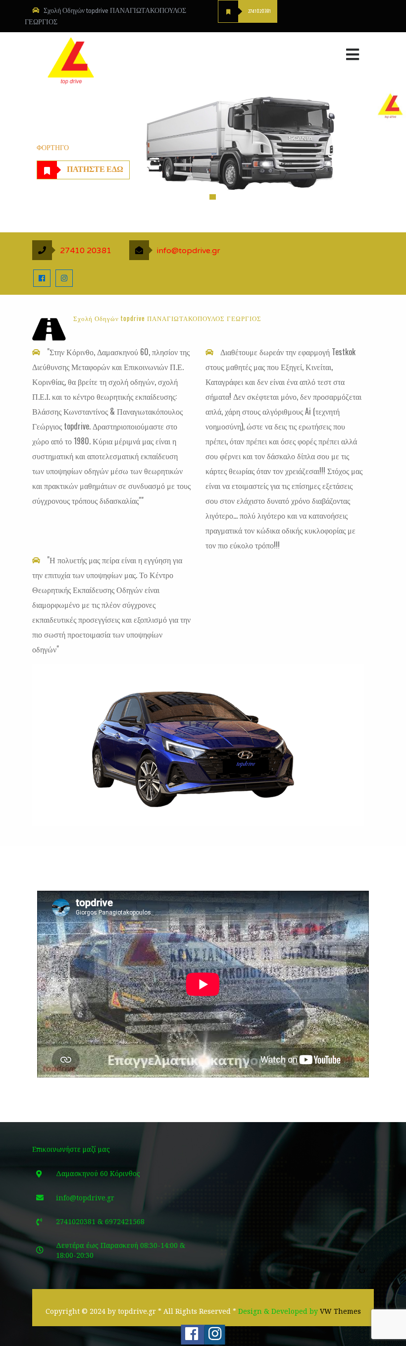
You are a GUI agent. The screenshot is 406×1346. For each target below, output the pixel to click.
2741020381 (259, 11)
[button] (288, 52)
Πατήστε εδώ (95, 169)
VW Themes (339, 1311)
